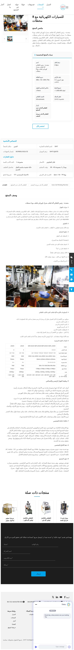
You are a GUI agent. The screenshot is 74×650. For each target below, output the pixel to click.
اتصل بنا (9, 6)
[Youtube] (61, 597)
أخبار (14, 621)
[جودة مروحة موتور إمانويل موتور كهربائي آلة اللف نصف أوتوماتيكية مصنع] (9, 508)
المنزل (48, 5)
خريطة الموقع (12, 627)
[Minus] (36, 604)
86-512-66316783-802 (15, 602)
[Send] (36, 647)
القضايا (14, 624)
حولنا (23, 5)
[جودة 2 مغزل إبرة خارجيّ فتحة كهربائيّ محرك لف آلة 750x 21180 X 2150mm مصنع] (64, 508)
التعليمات (31, 614)
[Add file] (69, 647)
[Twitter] (53, 597)
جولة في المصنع (16, 7)
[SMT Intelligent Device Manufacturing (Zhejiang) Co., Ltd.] (60, 7)
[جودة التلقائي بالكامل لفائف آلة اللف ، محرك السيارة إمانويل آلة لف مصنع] (27, 508)
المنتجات (40, 5)
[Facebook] (65, 597)
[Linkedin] (57, 597)
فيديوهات (31, 5)
